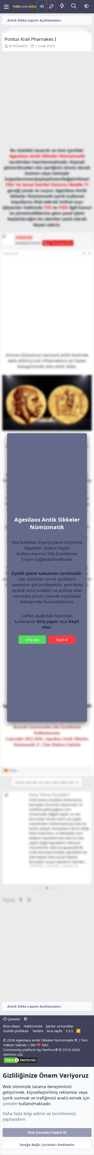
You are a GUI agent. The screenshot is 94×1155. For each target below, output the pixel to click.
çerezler (10, 1103)
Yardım (37, 1031)
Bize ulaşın (11, 1026)
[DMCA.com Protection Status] (20, 1062)
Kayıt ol (62, 639)
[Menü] (6, 7)
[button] (86, 6)
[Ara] (73, 6)
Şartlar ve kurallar (59, 1026)
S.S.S (69, 1031)
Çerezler (13, 1019)
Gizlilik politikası (16, 1031)
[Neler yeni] (62, 6)
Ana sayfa (54, 1031)
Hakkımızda (33, 1026)
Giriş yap (32, 639)
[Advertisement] (47, 101)
